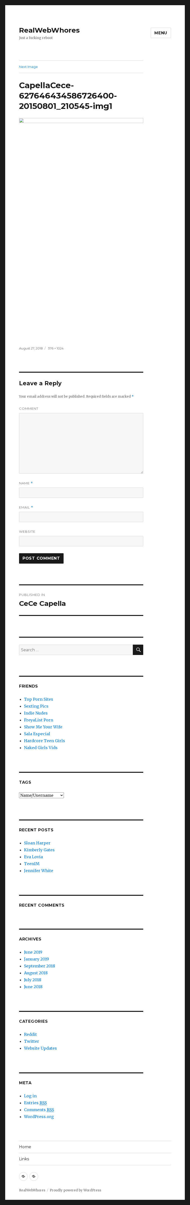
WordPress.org (39, 1116)
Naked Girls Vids (41, 747)
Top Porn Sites (38, 699)
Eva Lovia (33, 856)
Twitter (31, 1041)
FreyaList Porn (38, 719)
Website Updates (40, 1048)
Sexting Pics (36, 706)
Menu (160, 33)
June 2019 (33, 952)
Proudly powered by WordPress (75, 1190)
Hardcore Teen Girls (44, 740)
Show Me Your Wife (43, 726)
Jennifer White (38, 870)
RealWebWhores (49, 30)
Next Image (28, 67)
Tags (25, 782)
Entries (35, 1102)
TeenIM (32, 863)
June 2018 (33, 986)
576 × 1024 (56, 348)
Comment (28, 408)
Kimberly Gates (39, 849)
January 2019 (36, 959)
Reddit (30, 1034)
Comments (39, 1109)
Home (25, 1146)
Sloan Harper (37, 842)
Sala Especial (37, 733)
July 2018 (32, 979)
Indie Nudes (36, 713)
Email (26, 507)
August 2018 (36, 972)
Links (24, 1159)
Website (27, 531)
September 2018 (39, 965)
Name (26, 483)
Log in (30, 1095)
